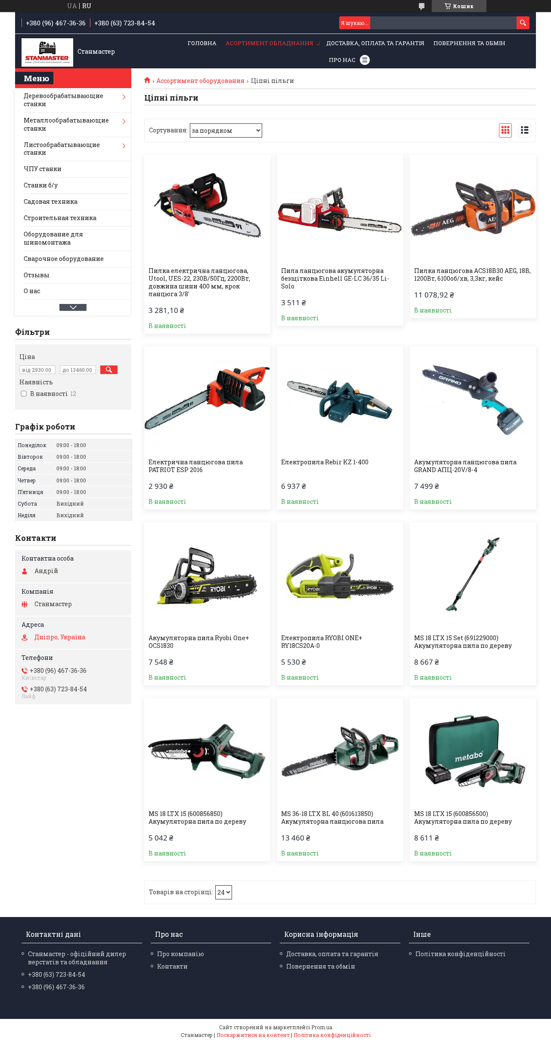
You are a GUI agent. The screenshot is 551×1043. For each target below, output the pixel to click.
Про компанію (180, 954)
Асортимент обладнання (269, 43)
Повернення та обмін (469, 43)
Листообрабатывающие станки (62, 149)
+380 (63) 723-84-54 (56, 974)
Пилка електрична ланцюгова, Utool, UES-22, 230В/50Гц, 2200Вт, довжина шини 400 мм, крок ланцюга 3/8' (199, 282)
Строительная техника (60, 218)
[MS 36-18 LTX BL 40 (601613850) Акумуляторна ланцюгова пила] (340, 752)
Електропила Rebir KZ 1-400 (324, 462)
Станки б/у (41, 185)
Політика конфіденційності (460, 954)
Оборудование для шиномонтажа (53, 238)
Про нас (342, 60)
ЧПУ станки (43, 169)
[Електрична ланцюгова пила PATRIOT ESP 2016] (207, 400)
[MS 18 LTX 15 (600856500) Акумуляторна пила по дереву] (473, 752)
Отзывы (37, 275)
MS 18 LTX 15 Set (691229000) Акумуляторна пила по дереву (463, 642)
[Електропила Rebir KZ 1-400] (340, 400)
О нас (32, 291)
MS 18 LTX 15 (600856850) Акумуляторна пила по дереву (197, 817)
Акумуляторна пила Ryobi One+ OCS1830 (199, 642)
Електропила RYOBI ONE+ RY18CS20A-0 (321, 642)
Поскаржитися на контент (253, 1034)
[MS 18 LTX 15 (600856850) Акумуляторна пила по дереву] (207, 752)
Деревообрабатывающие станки (63, 100)
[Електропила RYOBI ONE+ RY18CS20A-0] (340, 576)
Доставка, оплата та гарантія (375, 43)
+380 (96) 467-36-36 (56, 987)
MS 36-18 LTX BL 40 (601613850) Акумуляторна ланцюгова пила (332, 817)
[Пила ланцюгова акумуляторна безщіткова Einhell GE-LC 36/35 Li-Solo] (340, 209)
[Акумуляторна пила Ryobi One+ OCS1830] (207, 576)
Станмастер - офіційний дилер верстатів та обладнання (77, 958)
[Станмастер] (47, 51)
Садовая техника (50, 201)
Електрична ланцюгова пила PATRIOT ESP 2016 (196, 466)
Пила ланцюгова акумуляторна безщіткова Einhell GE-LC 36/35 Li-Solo (335, 278)
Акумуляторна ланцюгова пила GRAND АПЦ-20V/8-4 (465, 466)
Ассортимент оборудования (200, 81)
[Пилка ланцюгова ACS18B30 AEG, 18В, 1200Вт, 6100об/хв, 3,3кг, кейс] (473, 209)
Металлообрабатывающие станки (66, 124)
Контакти (172, 966)
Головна (202, 43)
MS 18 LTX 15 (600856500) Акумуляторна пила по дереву (463, 817)
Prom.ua (321, 1027)
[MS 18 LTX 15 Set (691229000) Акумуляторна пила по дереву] (473, 576)
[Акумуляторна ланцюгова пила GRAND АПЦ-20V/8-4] (473, 400)
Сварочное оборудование (64, 259)
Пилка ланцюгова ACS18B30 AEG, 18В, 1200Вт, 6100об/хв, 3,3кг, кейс (472, 274)
